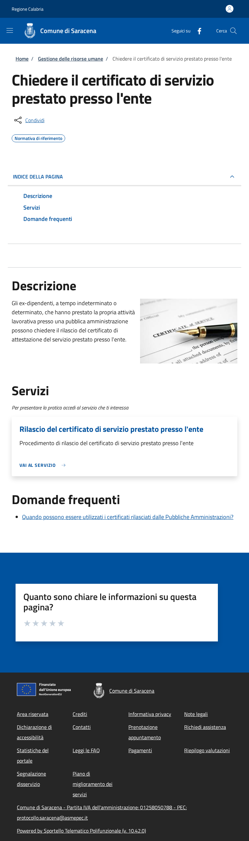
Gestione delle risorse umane (70, 59)
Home (22, 59)
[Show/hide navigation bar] (10, 30)
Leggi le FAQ (86, 750)
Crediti (80, 714)
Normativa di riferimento (38, 137)
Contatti (82, 727)
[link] (44, 465)
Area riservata (32, 714)
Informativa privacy (149, 714)
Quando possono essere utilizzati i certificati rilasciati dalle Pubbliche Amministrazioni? (127, 517)
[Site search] (233, 31)
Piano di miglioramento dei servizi (93, 784)
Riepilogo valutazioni (207, 750)
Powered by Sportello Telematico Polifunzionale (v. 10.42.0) (81, 831)
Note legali (196, 714)
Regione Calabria (27, 9)
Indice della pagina (38, 176)
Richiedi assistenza (205, 727)
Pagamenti (140, 750)
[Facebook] (196, 30)
